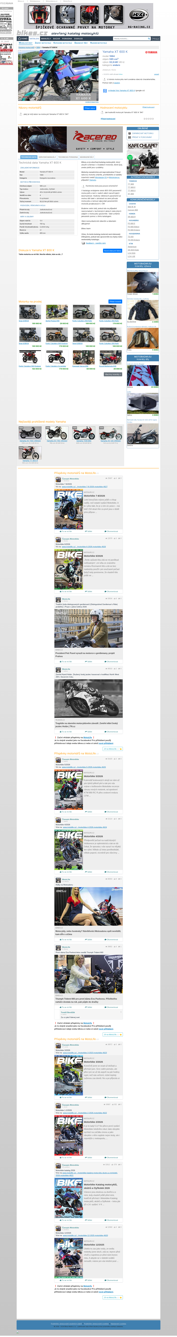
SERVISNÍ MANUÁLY (47, 157)
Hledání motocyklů (98, 42)
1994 (38, 47)
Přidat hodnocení (148, 107)
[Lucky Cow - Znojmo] (83, 357)
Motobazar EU (101, 177)
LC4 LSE (131, 256)
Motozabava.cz (51, 1)
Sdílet (89, 531)
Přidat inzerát (115, 301)
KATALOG (34, 39)
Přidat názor (90, 108)
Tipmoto (92, 180)
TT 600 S (132, 190)
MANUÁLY (46, 39)
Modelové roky (25, 42)
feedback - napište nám (96, 243)
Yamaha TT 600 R (30, 461)
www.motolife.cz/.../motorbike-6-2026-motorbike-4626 (84, 547)
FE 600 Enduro (134, 230)
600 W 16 (132, 207)
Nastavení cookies (118, 1324)
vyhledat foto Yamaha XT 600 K (121, 90)
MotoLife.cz (67, 1)
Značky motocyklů (43, 42)
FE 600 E (131, 223)
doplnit (117, 83)
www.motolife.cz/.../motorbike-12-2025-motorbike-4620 (85, 1235)
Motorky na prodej (30, 301)
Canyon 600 (133, 210)
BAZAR (56, 39)
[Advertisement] (70, 279)
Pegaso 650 (52, 321)
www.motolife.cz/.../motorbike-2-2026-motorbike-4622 (85, 1113)
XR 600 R (132, 217)
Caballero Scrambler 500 (56, 367)
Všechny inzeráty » (113, 374)
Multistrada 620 (107, 366)
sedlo (129, 392)
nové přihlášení (106, 743)
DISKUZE (78, 39)
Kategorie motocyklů (63, 42)
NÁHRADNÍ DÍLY (87, 157)
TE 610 (130, 237)
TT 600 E (131, 187)
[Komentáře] (119, 478)
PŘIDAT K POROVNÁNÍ (142, 137)
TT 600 (131, 184)
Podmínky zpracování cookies (96, 1324)
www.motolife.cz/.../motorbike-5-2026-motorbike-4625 (84, 767)
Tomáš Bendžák (68, 1012)
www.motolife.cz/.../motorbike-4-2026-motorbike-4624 (85, 827)
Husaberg (134, 220)
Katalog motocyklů (26, 47)
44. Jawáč (5, 41)
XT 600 (131, 194)
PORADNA (67, 39)
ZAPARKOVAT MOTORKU (142, 133)
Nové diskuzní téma (112, 251)
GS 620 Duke (133, 250)
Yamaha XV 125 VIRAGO (111, 441)
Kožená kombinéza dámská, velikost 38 (141, 327)
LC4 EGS (131, 253)
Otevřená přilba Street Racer (137, 271)
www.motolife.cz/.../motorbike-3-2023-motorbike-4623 (85, 1053)
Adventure (132, 247)
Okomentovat (112, 531)
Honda (132, 214)
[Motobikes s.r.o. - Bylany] (30, 312)
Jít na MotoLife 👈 (113, 749)
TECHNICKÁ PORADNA (68, 157)
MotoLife (66, 599)
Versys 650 (80, 366)
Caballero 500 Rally (82, 321)
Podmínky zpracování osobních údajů (66, 1324)
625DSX (24, 321)
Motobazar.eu (35, 1)
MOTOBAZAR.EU (142, 264)
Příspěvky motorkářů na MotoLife (76, 473)
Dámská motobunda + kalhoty (138, 299)
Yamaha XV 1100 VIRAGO (30, 441)
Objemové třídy (81, 42)
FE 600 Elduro (133, 227)
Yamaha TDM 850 (83, 441)
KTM (131, 244)
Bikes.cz (21, 1)
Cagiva (132, 204)
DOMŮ (24, 39)
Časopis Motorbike (70, 479)
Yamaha (133, 181)
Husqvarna (134, 234)
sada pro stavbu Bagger (135, 364)
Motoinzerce (114, 177)
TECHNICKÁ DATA (29, 157)
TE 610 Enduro (134, 240)
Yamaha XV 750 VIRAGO (57, 441)
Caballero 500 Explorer (57, 343)
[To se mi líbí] (114, 478)
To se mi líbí (66, 531)
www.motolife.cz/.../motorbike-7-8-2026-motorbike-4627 (85, 487)
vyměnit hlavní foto (92, 102)
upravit (156, 74)
